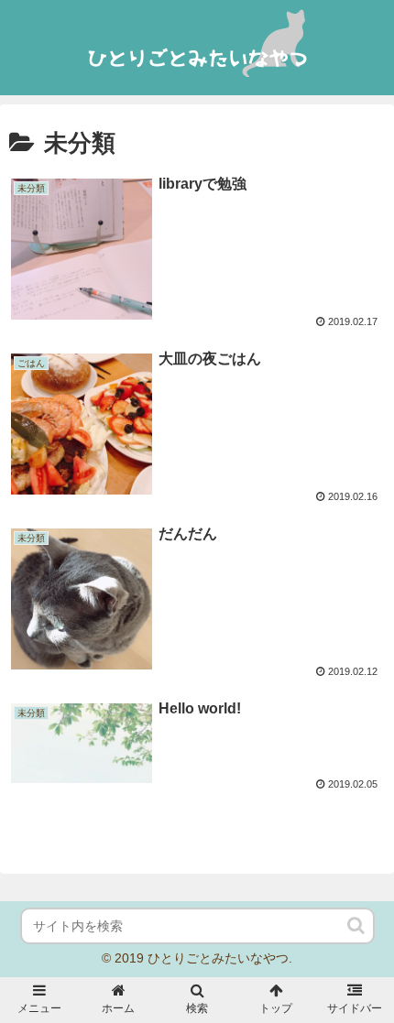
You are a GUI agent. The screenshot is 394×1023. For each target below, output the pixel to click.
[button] (357, 926)
